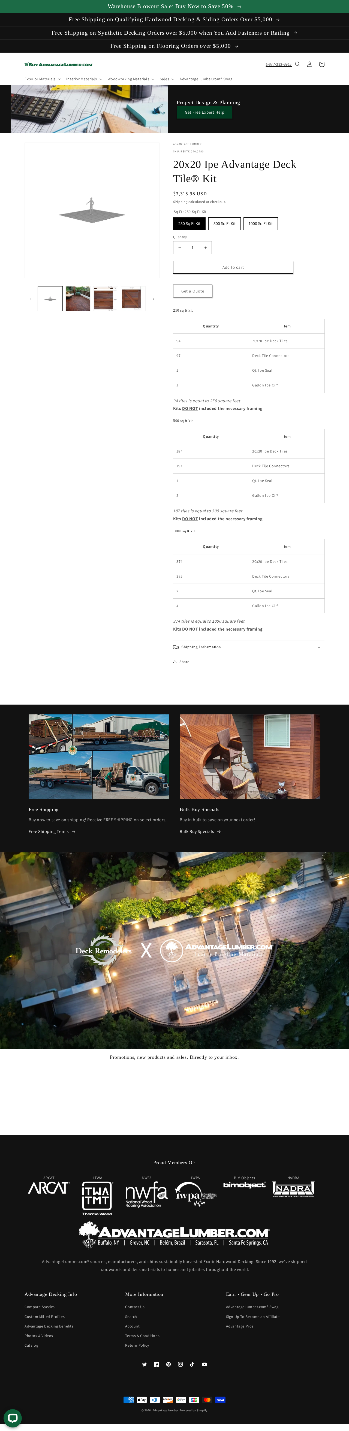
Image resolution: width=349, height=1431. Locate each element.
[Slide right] (154, 299)
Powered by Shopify (193, 1410)
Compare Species (40, 1306)
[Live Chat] (13, 1418)
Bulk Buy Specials (197, 831)
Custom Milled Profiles (45, 1316)
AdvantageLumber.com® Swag (252, 1306)
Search (131, 1316)
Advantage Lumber (166, 1410)
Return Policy (137, 1345)
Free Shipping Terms (49, 831)
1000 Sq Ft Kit (261, 221)
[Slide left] (31, 299)
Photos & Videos (39, 1335)
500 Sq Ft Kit (224, 221)
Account (132, 1326)
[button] (42, 79)
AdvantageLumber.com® (65, 1261)
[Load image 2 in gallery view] (77, 298)
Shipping (180, 201)
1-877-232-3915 (279, 64)
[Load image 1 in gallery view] (50, 298)
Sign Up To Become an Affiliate (253, 1316)
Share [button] (184, 661)
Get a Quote (192, 291)
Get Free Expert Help (204, 112)
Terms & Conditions (142, 1335)
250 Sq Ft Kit (189, 221)
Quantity (180, 237)
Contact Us (135, 1306)
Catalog (31, 1345)
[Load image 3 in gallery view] (105, 298)
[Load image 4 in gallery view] (133, 298)
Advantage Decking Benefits (49, 1326)
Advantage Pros (240, 1326)
